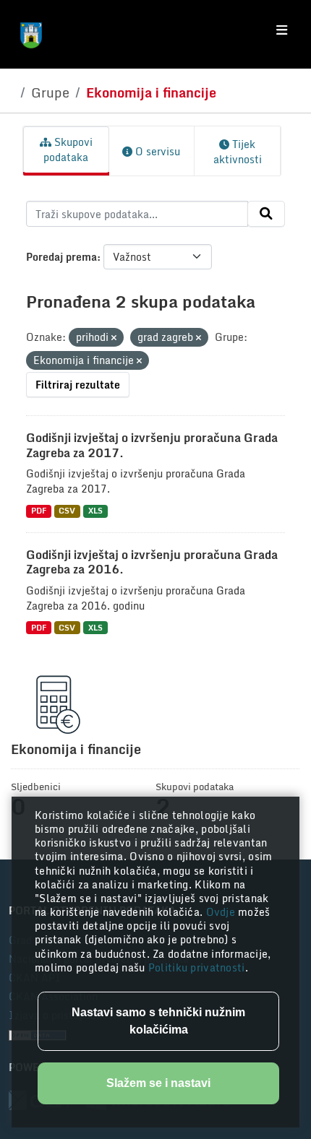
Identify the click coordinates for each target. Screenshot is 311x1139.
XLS (95, 511)
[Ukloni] (113, 338)
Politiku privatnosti (196, 967)
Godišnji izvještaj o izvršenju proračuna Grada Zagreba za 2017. (152, 445)
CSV (67, 511)
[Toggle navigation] (282, 30)
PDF (38, 511)
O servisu (156, 151)
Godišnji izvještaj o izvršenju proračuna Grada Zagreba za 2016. (152, 562)
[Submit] (266, 214)
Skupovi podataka (68, 149)
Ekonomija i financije (151, 92)
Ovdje (222, 912)
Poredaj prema (61, 256)
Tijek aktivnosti (237, 152)
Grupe (50, 92)
